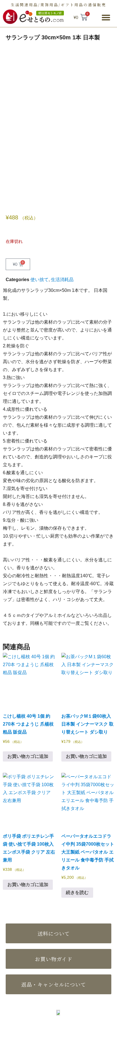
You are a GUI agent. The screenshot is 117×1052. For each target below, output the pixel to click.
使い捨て (39, 279)
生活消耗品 (62, 279)
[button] (106, 17)
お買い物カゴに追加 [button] (27, 756)
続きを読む (77, 892)
